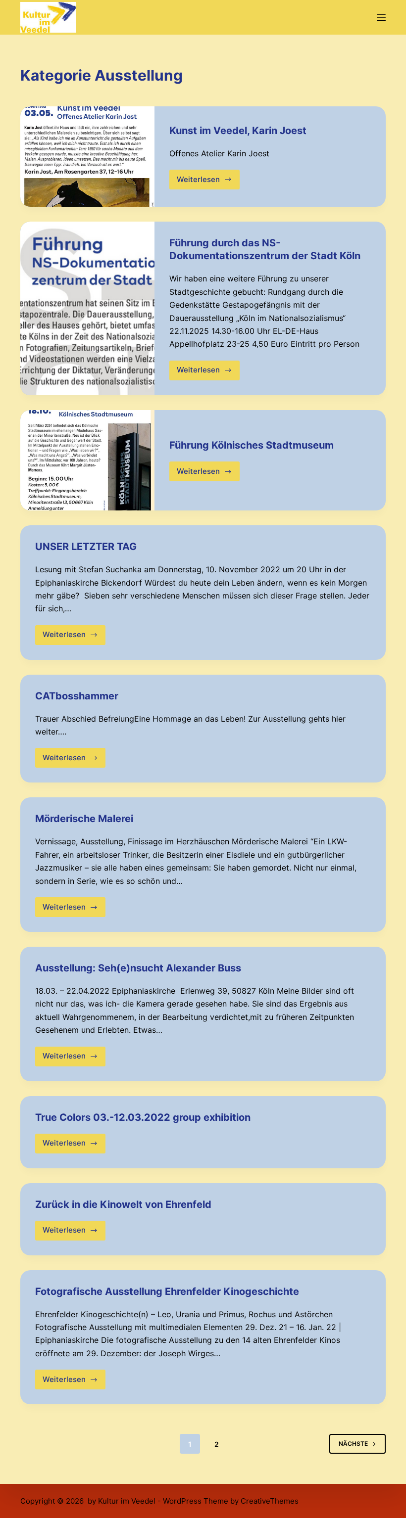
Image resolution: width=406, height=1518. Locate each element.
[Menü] (381, 17)
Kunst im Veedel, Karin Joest (237, 131)
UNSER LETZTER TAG (86, 546)
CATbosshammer (76, 696)
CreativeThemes (270, 1501)
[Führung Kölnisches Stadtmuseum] (87, 460)
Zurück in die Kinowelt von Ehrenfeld (123, 1204)
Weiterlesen (204, 182)
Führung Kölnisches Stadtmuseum (251, 445)
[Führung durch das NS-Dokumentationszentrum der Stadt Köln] (87, 308)
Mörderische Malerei (84, 819)
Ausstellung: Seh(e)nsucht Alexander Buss (138, 968)
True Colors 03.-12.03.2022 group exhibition (143, 1117)
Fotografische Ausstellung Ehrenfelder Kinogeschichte (167, 1291)
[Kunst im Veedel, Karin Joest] (87, 156)
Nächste (353, 1443)
